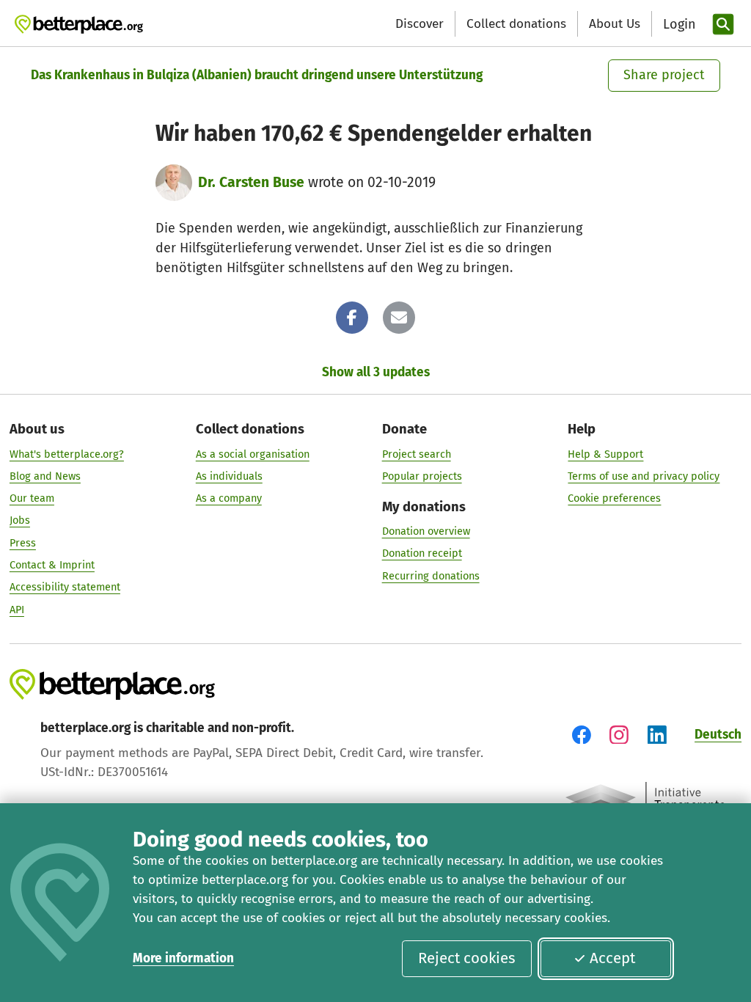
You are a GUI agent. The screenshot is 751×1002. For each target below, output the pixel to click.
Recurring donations (431, 575)
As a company (229, 498)
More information (183, 958)
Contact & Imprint (52, 564)
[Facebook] (352, 317)
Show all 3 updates (376, 372)
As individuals (229, 476)
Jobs (20, 520)
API (17, 609)
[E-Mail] (399, 317)
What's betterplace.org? (67, 454)
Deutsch (718, 734)
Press (23, 542)
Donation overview (426, 531)
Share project (664, 75)
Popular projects (422, 476)
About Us (614, 24)
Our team (32, 498)
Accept (612, 958)
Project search (416, 454)
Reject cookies (467, 958)
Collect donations (516, 24)
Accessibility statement (65, 586)
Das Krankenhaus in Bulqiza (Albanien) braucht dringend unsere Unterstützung (257, 75)
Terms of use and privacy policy (643, 476)
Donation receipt (422, 553)
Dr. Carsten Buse (251, 182)
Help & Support (605, 454)
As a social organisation (252, 454)
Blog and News (45, 476)
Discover (419, 24)
